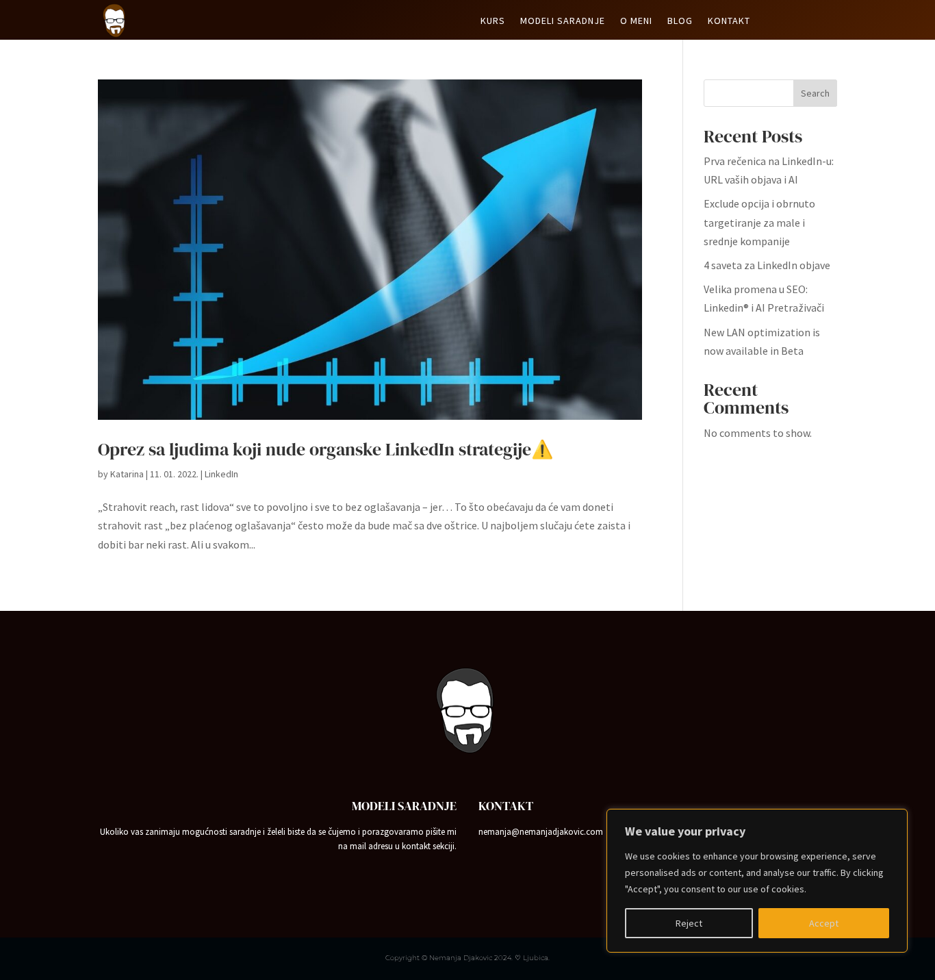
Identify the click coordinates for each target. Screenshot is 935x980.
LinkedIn (221, 474)
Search (815, 93)
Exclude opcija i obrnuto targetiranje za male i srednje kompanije (759, 222)
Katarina (127, 474)
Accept (823, 923)
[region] (757, 881)
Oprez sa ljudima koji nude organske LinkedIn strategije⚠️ (325, 449)
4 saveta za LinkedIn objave (767, 265)
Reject (689, 923)
